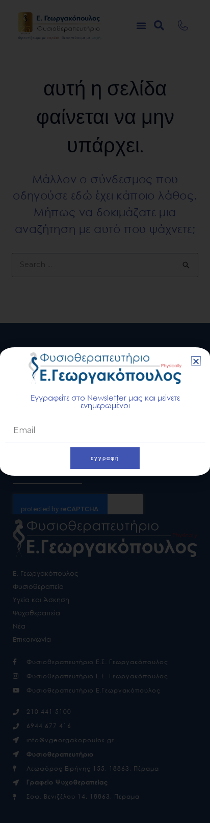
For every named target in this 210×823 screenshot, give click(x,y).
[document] (105, 411)
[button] (196, 361)
